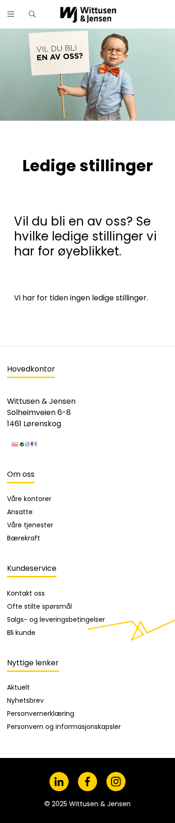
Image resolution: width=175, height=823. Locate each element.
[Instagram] (116, 781)
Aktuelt (18, 687)
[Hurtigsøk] (32, 14)
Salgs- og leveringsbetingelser (56, 619)
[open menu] (10, 14)
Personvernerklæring (40, 713)
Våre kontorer (29, 498)
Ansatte (20, 512)
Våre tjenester (30, 525)
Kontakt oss (26, 593)
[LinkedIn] (59, 781)
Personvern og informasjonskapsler (64, 726)
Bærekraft (23, 538)
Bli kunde (21, 632)
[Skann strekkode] (163, 10)
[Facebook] (87, 781)
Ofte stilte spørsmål (39, 606)
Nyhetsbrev (25, 700)
